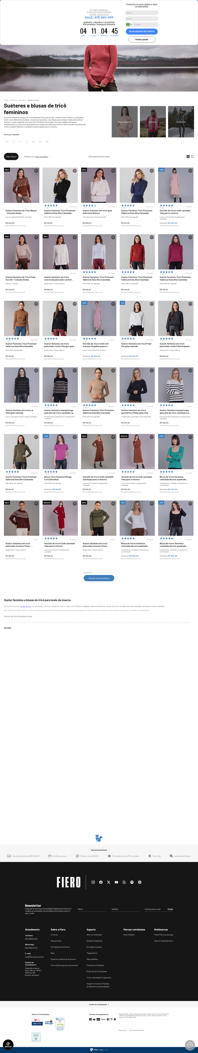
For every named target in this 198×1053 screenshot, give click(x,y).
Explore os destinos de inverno (63, 959)
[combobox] (129, 24)
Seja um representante (163, 941)
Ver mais (7, 627)
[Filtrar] (11, 156)
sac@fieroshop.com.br (33, 957)
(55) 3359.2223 (31, 939)
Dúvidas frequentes (95, 941)
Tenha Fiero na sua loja (163, 934)
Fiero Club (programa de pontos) (64, 965)
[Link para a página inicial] (6, 100)
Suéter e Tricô (33, 100)
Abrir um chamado (94, 934)
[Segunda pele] (125, 121)
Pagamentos (92, 953)
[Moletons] (181, 121)
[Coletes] (153, 121)
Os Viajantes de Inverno (60, 947)
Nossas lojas (56, 941)
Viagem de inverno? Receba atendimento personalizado (98, 985)
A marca (54, 934)
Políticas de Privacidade (97, 971)
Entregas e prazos (94, 947)
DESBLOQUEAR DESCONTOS (141, 31)
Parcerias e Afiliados (95, 965)
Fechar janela (141, 39)
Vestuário (22, 100)
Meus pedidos (92, 959)
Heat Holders (129, 934)
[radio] (188, 156)
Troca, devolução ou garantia (99, 977)
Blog (52, 953)
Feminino (13, 100)
